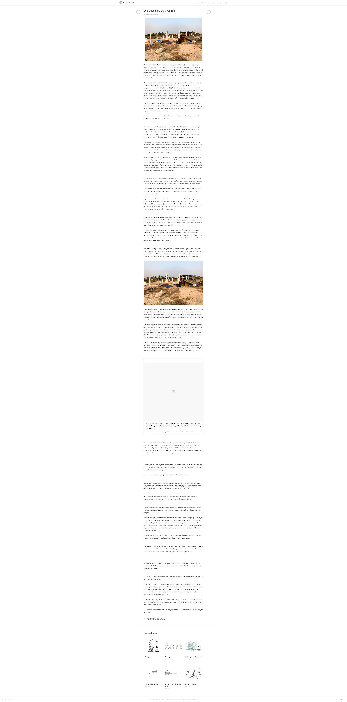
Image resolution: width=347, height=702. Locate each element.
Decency (167, 657)
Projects (203, 3)
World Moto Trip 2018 (159, 618)
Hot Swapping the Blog (151, 684)
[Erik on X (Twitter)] (344, 699)
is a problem (189, 342)
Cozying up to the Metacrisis (193, 657)
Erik (165, 431)
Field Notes (212, 3)
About (226, 3)
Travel (149, 618)
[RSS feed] (341, 699)
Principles (148, 657)
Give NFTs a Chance (190, 684)
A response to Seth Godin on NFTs (173, 685)
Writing (197, 3)
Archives (219, 3)
